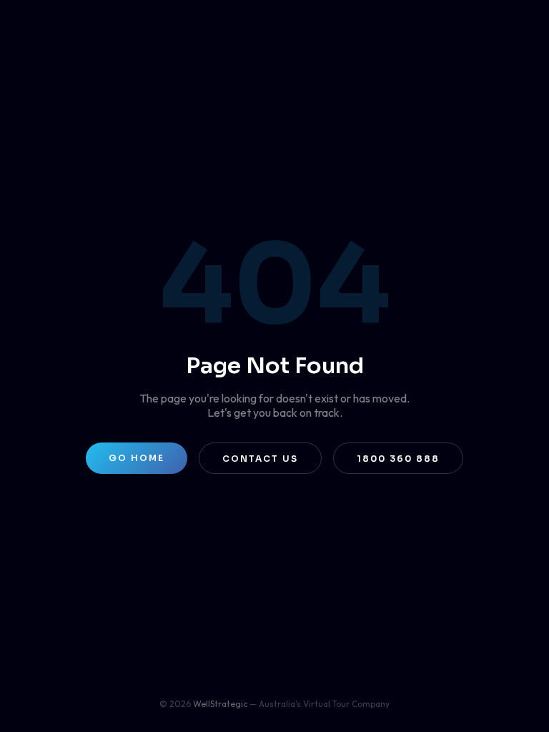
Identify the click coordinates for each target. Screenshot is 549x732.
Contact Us (260, 458)
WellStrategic (220, 703)
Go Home (136, 457)
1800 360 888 (398, 458)
